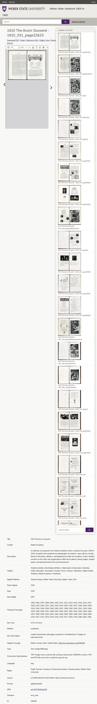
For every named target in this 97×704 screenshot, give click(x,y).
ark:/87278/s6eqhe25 (39, 689)
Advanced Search (78, 22)
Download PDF (13, 40)
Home (4, 2)
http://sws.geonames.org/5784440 (72, 643)
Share (22, 40)
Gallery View (44, 40)
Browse (12, 2)
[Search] (65, 21)
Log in (93, 2)
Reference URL (32, 40)
